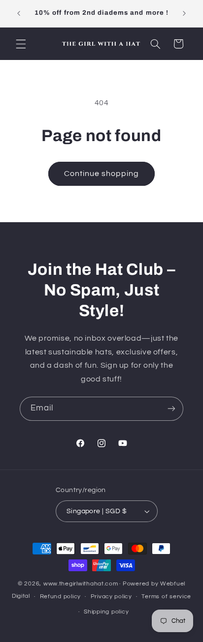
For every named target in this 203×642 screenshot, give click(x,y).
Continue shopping (101, 173)
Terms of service (166, 596)
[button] (20, 43)
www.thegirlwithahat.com (80, 583)
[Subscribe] (171, 409)
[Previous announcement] (19, 13)
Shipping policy (106, 611)
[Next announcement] (184, 13)
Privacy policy (111, 596)
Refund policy (60, 596)
